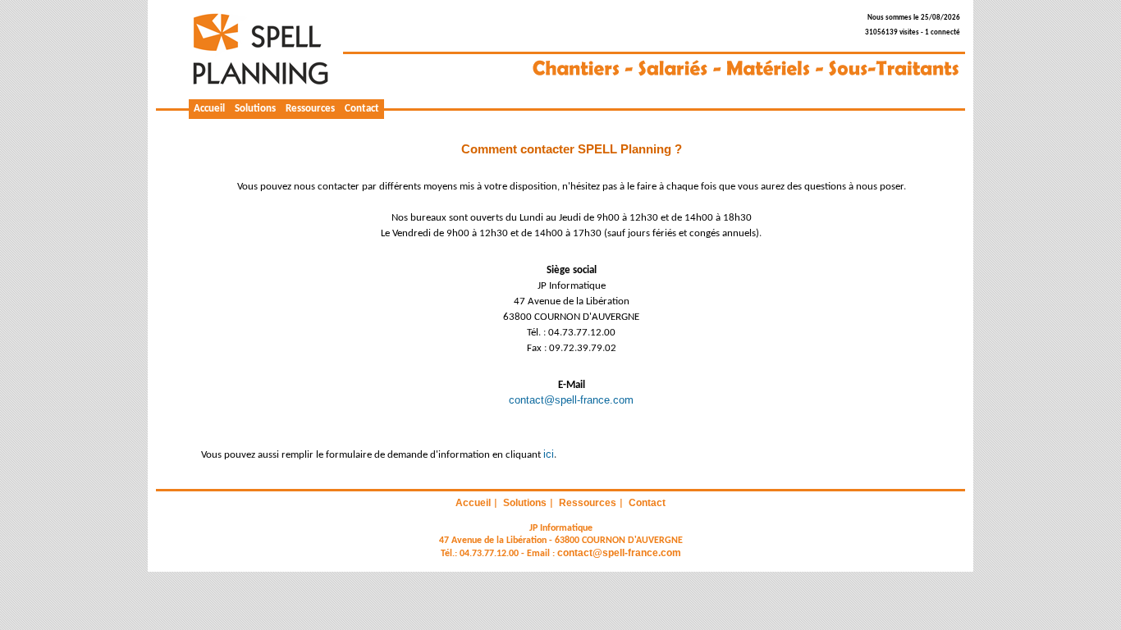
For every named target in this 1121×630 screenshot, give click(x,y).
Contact (362, 108)
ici (548, 454)
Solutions (255, 108)
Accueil (209, 108)
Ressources (310, 108)
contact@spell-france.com (571, 400)
